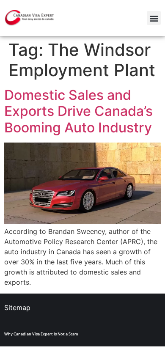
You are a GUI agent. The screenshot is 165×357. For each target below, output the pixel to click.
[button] (154, 18)
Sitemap (17, 307)
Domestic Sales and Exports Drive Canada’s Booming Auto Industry (78, 111)
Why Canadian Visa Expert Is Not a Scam (41, 334)
